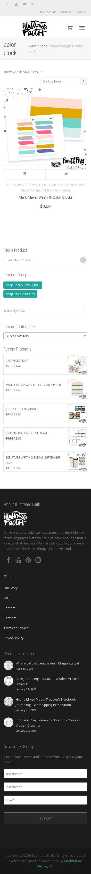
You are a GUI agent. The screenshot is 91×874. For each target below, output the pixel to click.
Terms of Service (16, 628)
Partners (10, 618)
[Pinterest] (24, 4)
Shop (43, 46)
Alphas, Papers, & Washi (24, 185)
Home (32, 46)
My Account (48, 12)
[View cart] (69, 27)
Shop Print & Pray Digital (22, 285)
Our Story (11, 588)
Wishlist (65, 12)
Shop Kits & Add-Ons (20, 294)
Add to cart (25, 174)
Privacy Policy (14, 638)
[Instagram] (33, 4)
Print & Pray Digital (56, 190)
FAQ (6, 598)
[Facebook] (8, 4)
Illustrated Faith (54, 185)
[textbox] (45, 336)
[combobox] (45, 335)
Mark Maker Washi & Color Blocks (46, 197)
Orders (80, 12)
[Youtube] (16, 4)
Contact (9, 608)
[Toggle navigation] (82, 28)
